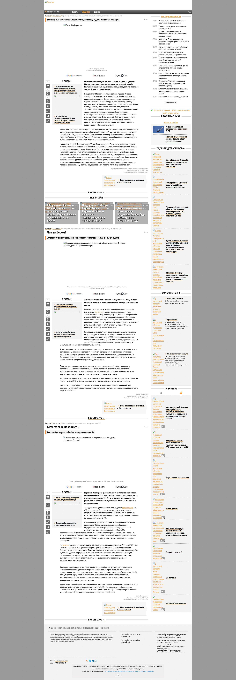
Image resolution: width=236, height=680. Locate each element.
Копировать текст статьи (48, 121)
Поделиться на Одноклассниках (48, 101)
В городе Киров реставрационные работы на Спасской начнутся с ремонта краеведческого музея (64, 119)
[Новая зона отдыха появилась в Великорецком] (109, 181)
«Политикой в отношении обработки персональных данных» (129, 671)
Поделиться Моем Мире (48, 93)
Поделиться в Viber (48, 111)
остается (98, 312)
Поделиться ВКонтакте (48, 86)
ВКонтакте (92, 661)
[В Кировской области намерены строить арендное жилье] (158, 306)
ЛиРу (95, 661)
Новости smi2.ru (171, 122)
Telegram (90, 661)
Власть (75, 11)
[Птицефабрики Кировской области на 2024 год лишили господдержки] (158, 185)
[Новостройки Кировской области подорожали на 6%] (158, 603)
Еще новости (171, 102)
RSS (87, 661)
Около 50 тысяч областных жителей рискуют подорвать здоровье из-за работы (64, 334)
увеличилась (127, 508)
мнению (66, 545)
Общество (86, 11)
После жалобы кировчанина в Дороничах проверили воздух (65, 524)
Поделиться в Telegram (48, 116)
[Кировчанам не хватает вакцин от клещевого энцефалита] (158, 552)
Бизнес (97, 11)
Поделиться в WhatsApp (48, 106)
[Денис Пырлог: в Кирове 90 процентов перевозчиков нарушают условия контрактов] (158, 163)
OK (118, 675)
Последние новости (171, 16)
